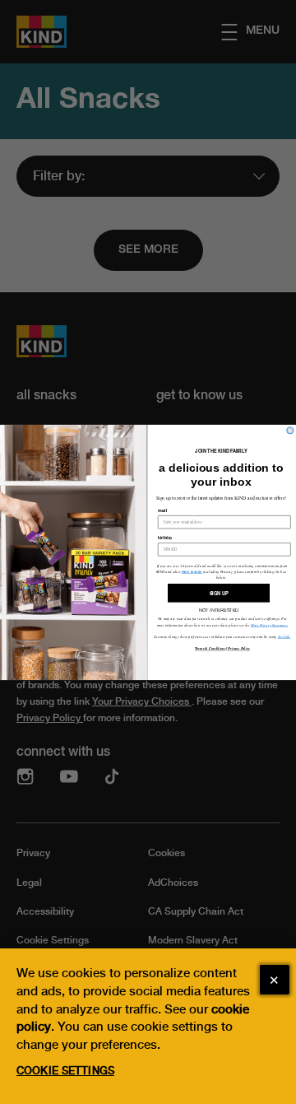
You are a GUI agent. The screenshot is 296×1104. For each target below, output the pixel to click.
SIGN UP (219, 592)
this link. (284, 636)
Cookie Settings (65, 1070)
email (162, 511)
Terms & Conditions (210, 647)
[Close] (274, 980)
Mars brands (192, 572)
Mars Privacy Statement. (269, 624)
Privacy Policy (238, 647)
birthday (165, 538)
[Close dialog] (290, 430)
